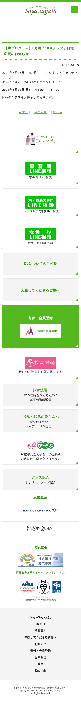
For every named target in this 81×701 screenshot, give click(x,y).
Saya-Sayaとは (40, 617)
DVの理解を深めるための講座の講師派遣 (40, 394)
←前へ (23, 112)
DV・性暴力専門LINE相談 (40, 211)
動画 (40, 664)
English (40, 670)
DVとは (40, 624)
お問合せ (40, 657)
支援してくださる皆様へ (40, 637)
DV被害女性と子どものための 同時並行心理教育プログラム (40, 456)
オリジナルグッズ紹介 (40, 479)
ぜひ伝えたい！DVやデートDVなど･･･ (40, 421)
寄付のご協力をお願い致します (40, 371)
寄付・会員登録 (40, 650)
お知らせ (40, 112)
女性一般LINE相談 (41, 243)
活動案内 (40, 630)
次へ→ (57, 112)
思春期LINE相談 (40, 177)
